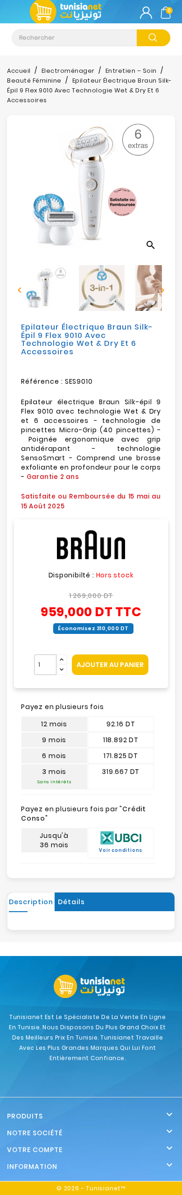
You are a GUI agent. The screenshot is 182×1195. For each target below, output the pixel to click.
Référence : (42, 381)
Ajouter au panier (110, 664)
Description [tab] (31, 902)
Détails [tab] (71, 902)
